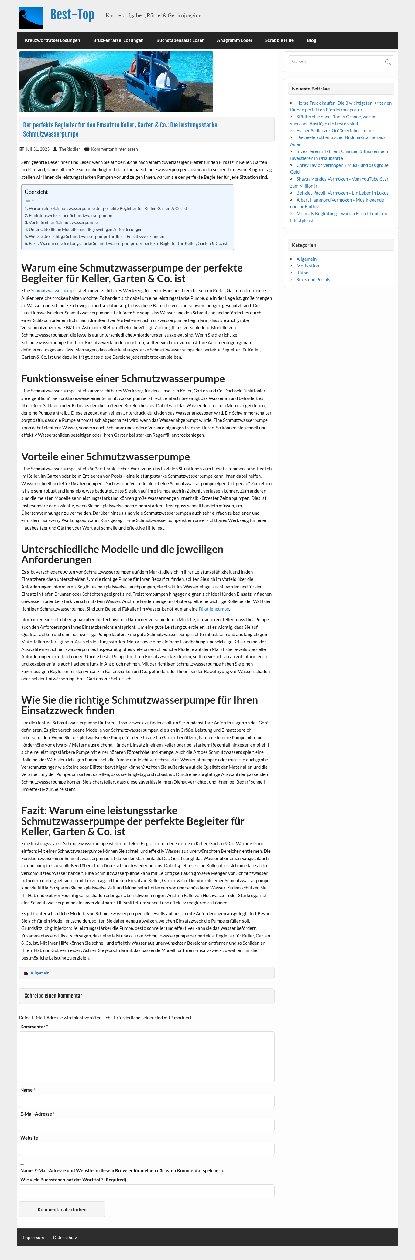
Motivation (308, 265)
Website (29, 1138)
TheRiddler (69, 148)
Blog (311, 40)
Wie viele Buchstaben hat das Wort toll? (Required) (73, 1179)
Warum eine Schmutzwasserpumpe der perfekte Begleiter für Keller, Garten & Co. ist (108, 208)
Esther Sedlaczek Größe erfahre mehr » (336, 130)
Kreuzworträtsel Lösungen (52, 40)
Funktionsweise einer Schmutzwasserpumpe (70, 215)
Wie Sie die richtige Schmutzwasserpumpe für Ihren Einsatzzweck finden (96, 236)
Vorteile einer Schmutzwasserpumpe (63, 222)
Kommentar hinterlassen (114, 148)
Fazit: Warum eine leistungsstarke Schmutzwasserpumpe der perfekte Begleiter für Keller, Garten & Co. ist (128, 243)
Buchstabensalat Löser (180, 40)
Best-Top (72, 14)
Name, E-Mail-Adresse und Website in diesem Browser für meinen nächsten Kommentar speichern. (122, 1170)
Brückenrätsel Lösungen (118, 40)
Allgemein (40, 972)
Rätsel (303, 272)
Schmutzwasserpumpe (53, 290)
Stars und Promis (313, 279)
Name (27, 1090)
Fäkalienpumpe (214, 608)
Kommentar (34, 1027)
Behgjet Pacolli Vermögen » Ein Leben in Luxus (343, 192)
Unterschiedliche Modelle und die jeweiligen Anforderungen (85, 229)
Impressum (33, 1237)
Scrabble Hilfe (279, 40)
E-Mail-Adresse (37, 1114)
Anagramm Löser (234, 40)
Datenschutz (65, 1237)
